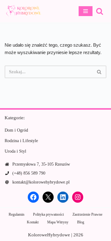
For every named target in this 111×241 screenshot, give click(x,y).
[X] (48, 197)
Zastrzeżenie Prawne (87, 214)
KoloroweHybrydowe (49, 234)
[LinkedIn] (62, 197)
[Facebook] (33, 197)
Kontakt (33, 222)
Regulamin (16, 214)
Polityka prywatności (48, 214)
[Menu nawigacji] (85, 11)
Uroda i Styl (15, 151)
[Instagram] (77, 197)
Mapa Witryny (57, 222)
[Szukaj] (99, 11)
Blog (80, 222)
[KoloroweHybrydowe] (23, 11)
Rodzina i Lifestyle (21, 140)
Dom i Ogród (16, 130)
